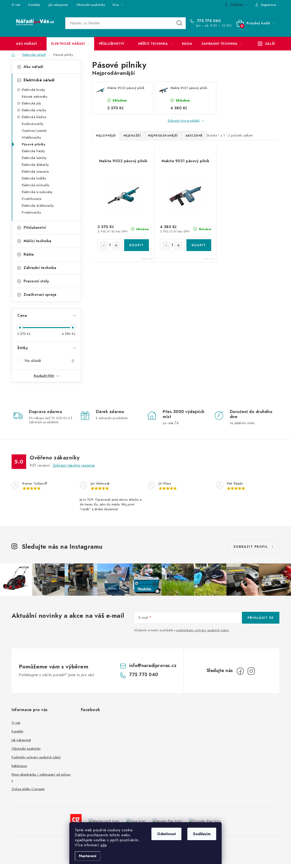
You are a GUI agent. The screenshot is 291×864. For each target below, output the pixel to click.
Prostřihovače (31, 199)
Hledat (179, 23)
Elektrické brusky (33, 89)
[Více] (266, 43)
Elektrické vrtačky (34, 110)
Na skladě (49, 360)
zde (103, 845)
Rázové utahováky (34, 96)
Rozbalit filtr (44, 375)
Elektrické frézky (33, 151)
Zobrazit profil (250, 546)
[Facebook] (240, 671)
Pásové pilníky (33, 144)
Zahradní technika (40, 267)
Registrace (268, 4)
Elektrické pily (31, 103)
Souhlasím (202, 834)
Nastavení (87, 856)
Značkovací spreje (40, 294)
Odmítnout (166, 834)
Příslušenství (35, 227)
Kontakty (34, 4)
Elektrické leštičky (34, 158)
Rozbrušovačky (32, 124)
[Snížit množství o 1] (104, 245)
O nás (16, 4)
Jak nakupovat (58, 4)
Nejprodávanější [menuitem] (163, 136)
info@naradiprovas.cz (152, 665)
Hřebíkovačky (31, 137)
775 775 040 (208, 21)
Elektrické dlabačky (35, 164)
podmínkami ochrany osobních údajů (202, 630)
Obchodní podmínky (90, 4)
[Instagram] (251, 671)
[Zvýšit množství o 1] (116, 245)
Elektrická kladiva (34, 117)
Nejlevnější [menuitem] (106, 136)
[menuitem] (29, 43)
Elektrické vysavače (35, 171)
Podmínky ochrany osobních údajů (36, 757)
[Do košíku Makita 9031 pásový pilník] (198, 245)
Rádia (29, 254)
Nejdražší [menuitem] (132, 136)
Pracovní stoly (36, 281)
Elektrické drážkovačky (38, 205)
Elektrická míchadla (35, 185)
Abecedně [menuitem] (194, 136)
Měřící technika (37, 241)
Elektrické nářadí (39, 80)
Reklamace (19, 766)
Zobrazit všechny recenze (74, 465)
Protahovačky (31, 212)
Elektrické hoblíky (34, 178)
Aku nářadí (33, 66)
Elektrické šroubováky (37, 192)
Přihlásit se (261, 617)
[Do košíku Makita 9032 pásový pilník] (136, 245)
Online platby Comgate (28, 789)
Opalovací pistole (34, 130)
